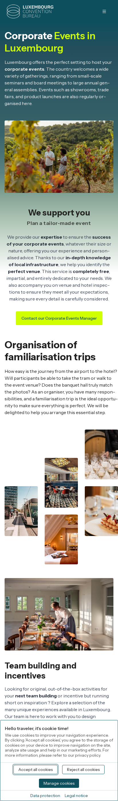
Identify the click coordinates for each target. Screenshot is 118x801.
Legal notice (76, 795)
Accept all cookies (35, 769)
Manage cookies (59, 783)
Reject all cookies (83, 769)
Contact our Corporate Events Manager (59, 318)
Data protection (45, 795)
